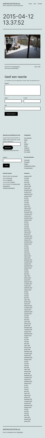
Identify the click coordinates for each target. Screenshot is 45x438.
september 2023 (28, 242)
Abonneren (8, 147)
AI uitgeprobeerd (28, 168)
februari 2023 (27, 255)
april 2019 (26, 343)
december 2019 (28, 327)
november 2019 (28, 329)
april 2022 (26, 273)
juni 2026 (26, 178)
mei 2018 (26, 365)
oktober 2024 (27, 216)
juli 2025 (26, 198)
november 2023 (28, 238)
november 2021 (28, 283)
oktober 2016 (27, 403)
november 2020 (28, 307)
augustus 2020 (28, 313)
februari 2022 (27, 277)
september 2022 (28, 265)
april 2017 (26, 391)
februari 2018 (27, 371)
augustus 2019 (27, 335)
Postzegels (27, 150)
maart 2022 (27, 275)
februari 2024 (27, 232)
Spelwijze (10, 180)
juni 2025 (26, 200)
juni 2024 (26, 224)
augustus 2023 (28, 243)
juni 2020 (26, 315)
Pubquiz (26, 164)
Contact (40, 3)
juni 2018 (26, 363)
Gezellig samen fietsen (29, 166)
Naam (6, 98)
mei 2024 (26, 226)
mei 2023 (26, 249)
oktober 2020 (27, 309)
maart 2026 (27, 184)
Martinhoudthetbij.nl (11, 3)
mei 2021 (26, 295)
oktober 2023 (27, 240)
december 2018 (28, 351)
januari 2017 (27, 397)
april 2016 (26, 415)
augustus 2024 (28, 220)
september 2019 (28, 333)
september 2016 (28, 405)
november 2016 (28, 401)
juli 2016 (26, 409)
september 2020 (28, 311)
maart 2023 (27, 253)
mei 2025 (26, 202)
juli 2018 (26, 361)
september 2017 (28, 381)
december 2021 (28, 281)
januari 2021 (27, 303)
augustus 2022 (28, 267)
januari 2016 (27, 421)
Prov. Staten (27, 152)
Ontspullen (27, 162)
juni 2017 (26, 387)
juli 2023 (26, 246)
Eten (25, 142)
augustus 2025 (28, 196)
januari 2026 (27, 188)
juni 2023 (26, 248)
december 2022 (28, 259)
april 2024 (26, 228)
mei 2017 (26, 389)
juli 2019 (26, 337)
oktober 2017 (27, 379)
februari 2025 (27, 208)
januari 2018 (27, 373)
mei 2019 (26, 341)
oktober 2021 (27, 285)
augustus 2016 (27, 407)
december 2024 (28, 212)
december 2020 (28, 305)
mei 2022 (26, 271)
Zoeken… (5, 157)
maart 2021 (27, 299)
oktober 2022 (27, 263)
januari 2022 (27, 279)
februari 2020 (27, 323)
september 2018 (28, 357)
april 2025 (26, 204)
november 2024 (28, 214)
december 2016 (28, 399)
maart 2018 (27, 369)
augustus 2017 (27, 383)
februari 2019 (27, 347)
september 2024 (28, 218)
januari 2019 (27, 349)
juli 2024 (26, 222)
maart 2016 (27, 417)
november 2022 (28, 261)
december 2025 (28, 190)
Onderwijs (26, 148)
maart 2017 (27, 393)
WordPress (20, 432)
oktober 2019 (27, 331)
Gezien (26, 146)
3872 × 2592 (37, 66)
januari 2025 (27, 210)
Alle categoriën (28, 138)
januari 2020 (27, 325)
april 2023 (26, 251)
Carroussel (26, 160)
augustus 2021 (27, 289)
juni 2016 (26, 411)
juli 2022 (26, 269)
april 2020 (26, 319)
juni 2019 (26, 339)
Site (6, 105)
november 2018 (28, 353)
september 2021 (28, 287)
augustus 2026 (28, 176)
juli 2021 (26, 291)
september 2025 (28, 194)
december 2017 (28, 375)
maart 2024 (27, 230)
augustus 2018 (27, 359)
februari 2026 (27, 186)
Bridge (25, 140)
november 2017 (28, 377)
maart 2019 (27, 345)
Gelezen (26, 144)
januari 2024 (27, 234)
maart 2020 (27, 321)
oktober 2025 (27, 192)
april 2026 (26, 182)
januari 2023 (27, 257)
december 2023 (28, 236)
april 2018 (26, 367)
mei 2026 (26, 180)
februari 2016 (27, 419)
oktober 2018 (27, 355)
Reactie (7, 83)
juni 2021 (26, 293)
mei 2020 (26, 317)
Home (30, 3)
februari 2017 (27, 395)
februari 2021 (27, 301)
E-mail (26, 98)
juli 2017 (26, 385)
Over (35, 3)
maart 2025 (27, 206)
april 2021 (26, 297)
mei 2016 (26, 413)
